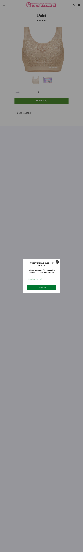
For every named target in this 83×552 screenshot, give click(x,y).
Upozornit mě (41, 287)
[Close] (57, 262)
